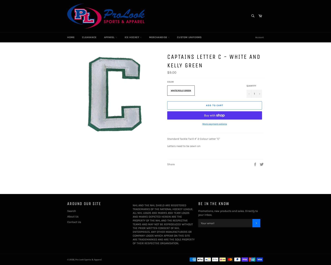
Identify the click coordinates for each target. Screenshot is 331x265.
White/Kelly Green (181, 90)
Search (71, 211)
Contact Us (74, 222)
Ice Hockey (132, 37)
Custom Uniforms (189, 37)
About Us (72, 216)
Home (70, 37)
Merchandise (158, 37)
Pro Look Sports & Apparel (88, 259)
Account (259, 37)
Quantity (251, 86)
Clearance (89, 37)
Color (170, 82)
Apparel (110, 37)
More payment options (214, 124)
